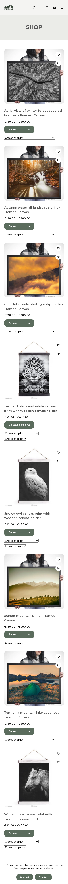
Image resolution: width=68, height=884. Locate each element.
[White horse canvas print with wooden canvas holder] (34, 778)
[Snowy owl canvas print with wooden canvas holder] (34, 477)
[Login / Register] (47, 7)
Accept (24, 877)
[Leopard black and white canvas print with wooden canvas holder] (34, 369)
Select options (19, 129)
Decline (43, 877)
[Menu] (62, 7)
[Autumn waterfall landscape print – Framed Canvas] (34, 173)
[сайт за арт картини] (8, 7)
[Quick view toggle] (58, 63)
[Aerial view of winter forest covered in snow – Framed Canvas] (34, 76)
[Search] (34, 7)
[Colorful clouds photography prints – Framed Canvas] (34, 270)
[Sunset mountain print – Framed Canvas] (34, 581)
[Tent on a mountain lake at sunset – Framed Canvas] (34, 678)
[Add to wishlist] (58, 54)
